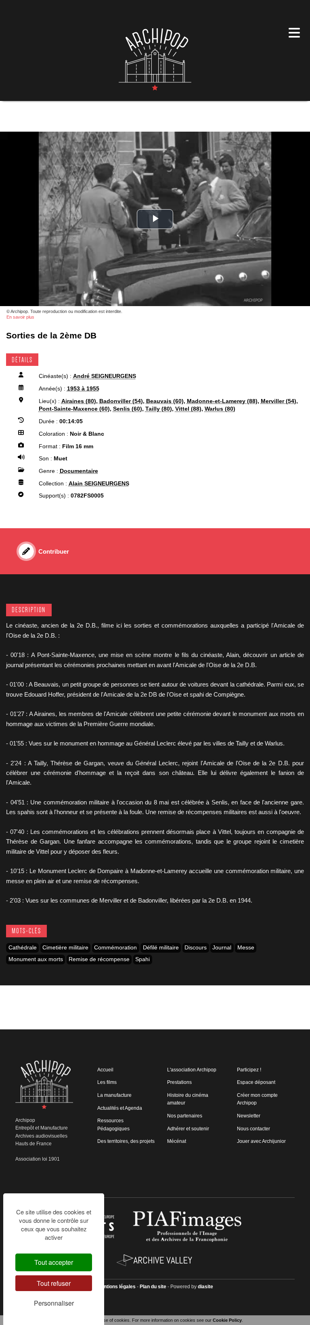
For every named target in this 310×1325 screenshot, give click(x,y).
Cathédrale (22, 948)
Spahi (142, 959)
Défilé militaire (161, 948)
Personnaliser (54, 1303)
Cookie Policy (227, 1320)
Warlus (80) (220, 409)
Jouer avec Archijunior (261, 1141)
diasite (205, 1286)
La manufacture (114, 1095)
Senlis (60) (127, 409)
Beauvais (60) (165, 401)
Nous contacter (253, 1129)
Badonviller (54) (121, 401)
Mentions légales (116, 1286)
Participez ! (249, 1070)
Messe (245, 948)
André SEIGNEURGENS (104, 376)
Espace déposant (256, 1082)
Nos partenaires (184, 1116)
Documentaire (79, 471)
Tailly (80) (158, 409)
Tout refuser (54, 1283)
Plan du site (153, 1286)
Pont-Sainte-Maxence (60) (74, 409)
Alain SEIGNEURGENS (99, 484)
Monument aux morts (35, 959)
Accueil (105, 1070)
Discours (195, 948)
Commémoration (115, 948)
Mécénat (176, 1141)
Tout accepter (53, 1262)
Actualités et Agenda (119, 1108)
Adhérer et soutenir (188, 1129)
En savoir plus (20, 317)
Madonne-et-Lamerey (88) (222, 401)
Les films (107, 1082)
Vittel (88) (188, 409)
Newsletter (248, 1116)
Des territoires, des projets (126, 1141)
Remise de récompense (99, 959)
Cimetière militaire (65, 948)
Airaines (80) (78, 401)
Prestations (179, 1082)
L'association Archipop (191, 1070)
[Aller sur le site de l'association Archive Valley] (188, 1226)
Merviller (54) (278, 401)
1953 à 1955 (83, 389)
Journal (221, 948)
